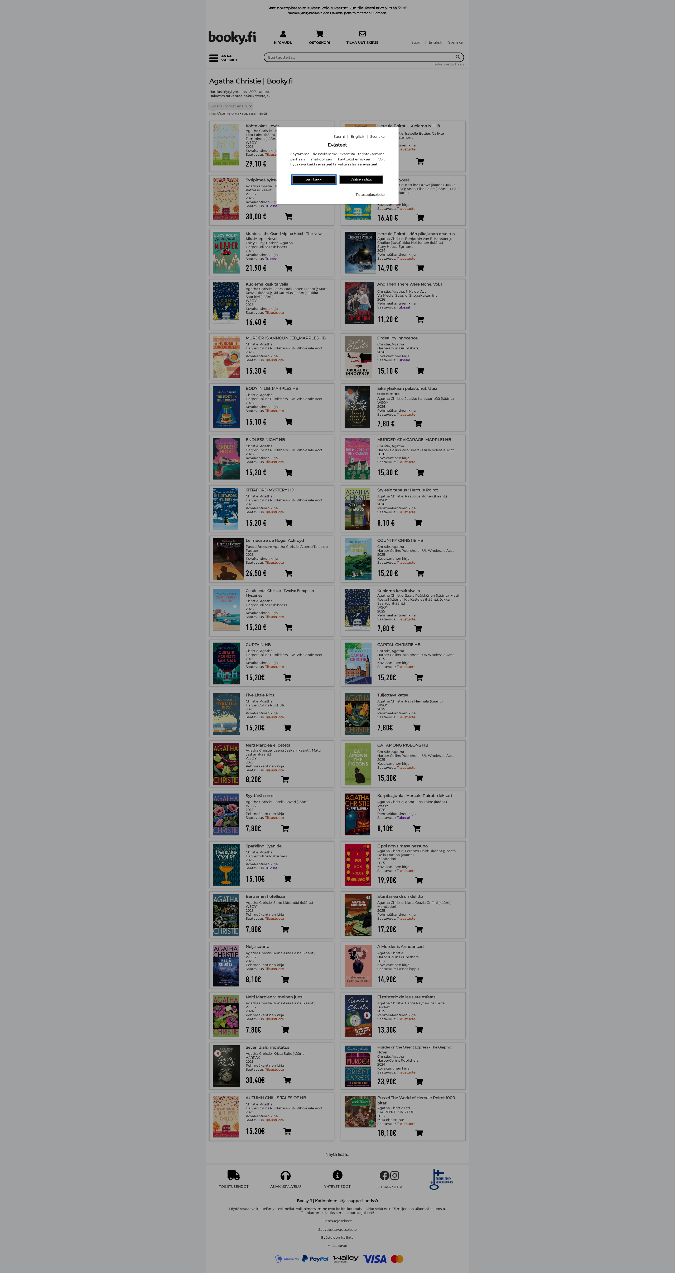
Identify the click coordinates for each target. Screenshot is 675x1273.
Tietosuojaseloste (370, 195)
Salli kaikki (314, 179)
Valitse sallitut (361, 179)
